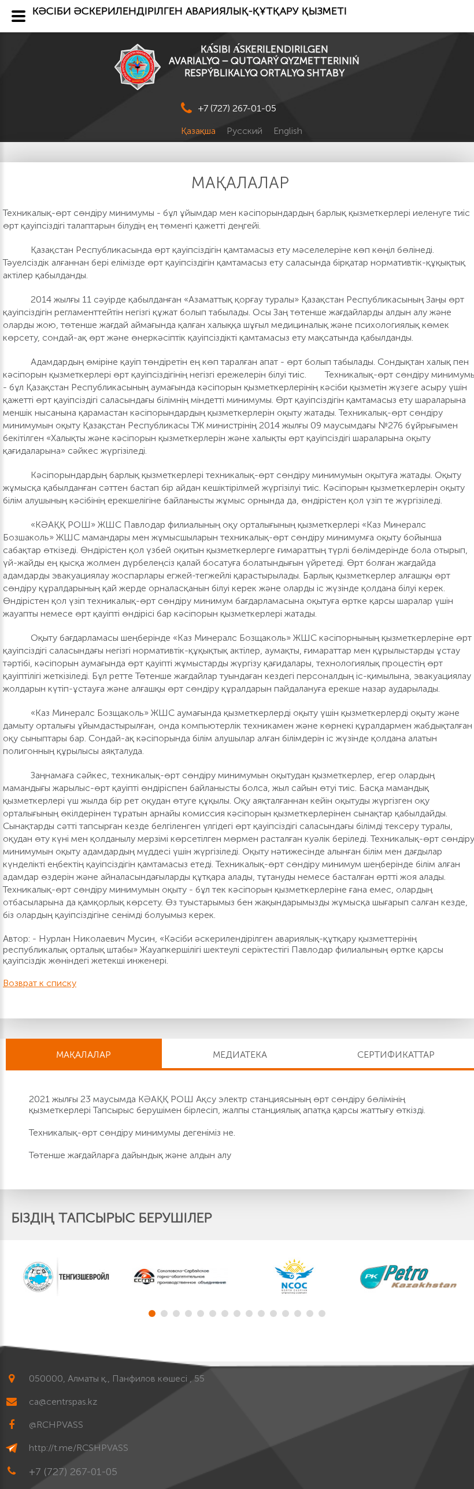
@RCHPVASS (56, 1424)
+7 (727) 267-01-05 (237, 108)
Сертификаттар (396, 1054)
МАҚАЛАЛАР (83, 1054)
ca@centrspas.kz (63, 1401)
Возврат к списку (39, 982)
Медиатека (240, 1054)
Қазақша (199, 130)
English (287, 130)
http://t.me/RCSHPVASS (78, 1447)
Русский (246, 130)
